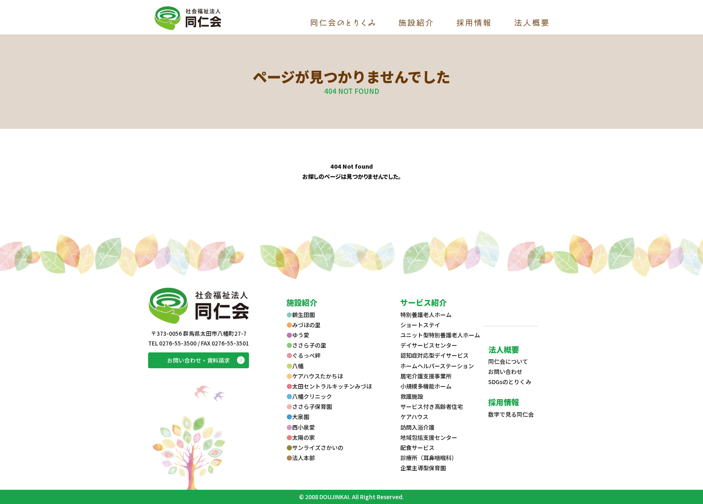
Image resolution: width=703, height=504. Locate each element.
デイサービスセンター (428, 345)
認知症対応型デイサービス (434, 355)
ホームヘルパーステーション (437, 366)
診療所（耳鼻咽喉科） (428, 458)
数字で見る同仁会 (511, 414)
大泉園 (300, 417)
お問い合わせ (505, 371)
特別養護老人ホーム (426, 315)
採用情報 (503, 401)
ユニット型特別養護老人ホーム (440, 335)
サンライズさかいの (317, 447)
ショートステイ (420, 325)
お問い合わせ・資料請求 (198, 360)
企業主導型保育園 (423, 468)
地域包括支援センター (428, 437)
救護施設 (411, 396)
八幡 (297, 366)
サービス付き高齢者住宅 (431, 406)
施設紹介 (301, 302)
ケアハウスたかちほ (317, 376)
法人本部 (303, 458)
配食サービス (417, 447)
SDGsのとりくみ (509, 382)
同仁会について (508, 361)
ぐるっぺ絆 (306, 355)
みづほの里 (306, 325)
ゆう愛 (300, 335)
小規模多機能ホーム (426, 386)
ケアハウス (414, 417)
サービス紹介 (423, 302)
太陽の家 (303, 437)
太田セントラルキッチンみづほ (332, 386)
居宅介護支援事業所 (426, 376)
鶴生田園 (303, 315)
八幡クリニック (312, 396)
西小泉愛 (303, 427)
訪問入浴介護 (417, 427)
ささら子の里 (309, 345)
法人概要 (503, 349)
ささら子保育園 (312, 406)
